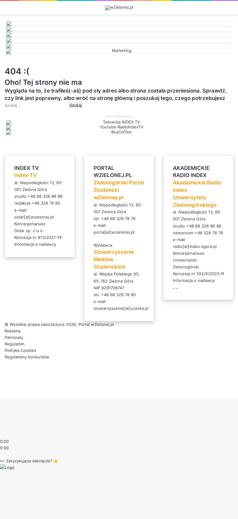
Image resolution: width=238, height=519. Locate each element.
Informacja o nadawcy (35, 244)
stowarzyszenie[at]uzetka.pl (121, 308)
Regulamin (14, 343)
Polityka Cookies (20, 350)
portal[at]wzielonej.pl (114, 232)
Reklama (12, 330)
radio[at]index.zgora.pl (195, 246)
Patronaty (14, 337)
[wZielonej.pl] (119, 7)
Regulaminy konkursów (27, 356)
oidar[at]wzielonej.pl (34, 216)
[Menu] (230, 10)
